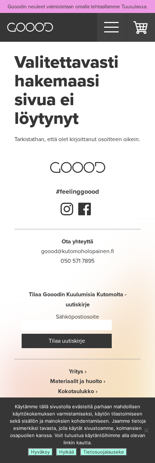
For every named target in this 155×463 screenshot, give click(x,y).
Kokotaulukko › (77, 391)
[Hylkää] (146, 430)
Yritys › (78, 371)
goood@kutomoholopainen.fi (77, 251)
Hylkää (66, 452)
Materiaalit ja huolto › (77, 381)
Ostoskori (140, 27)
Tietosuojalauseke (103, 452)
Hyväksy (40, 452)
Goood (30, 27)
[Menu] (111, 27)
